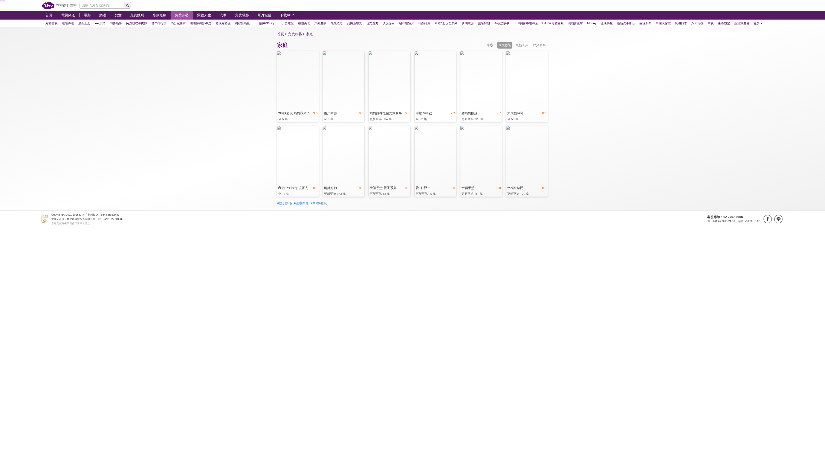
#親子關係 (284, 203)
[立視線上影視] (59, 5)
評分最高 (539, 45)
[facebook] (767, 219)
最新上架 (522, 45)
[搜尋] (127, 5)
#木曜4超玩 (319, 203)
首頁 (280, 34)
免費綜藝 (295, 34)
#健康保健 (301, 203)
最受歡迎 (504, 45)
